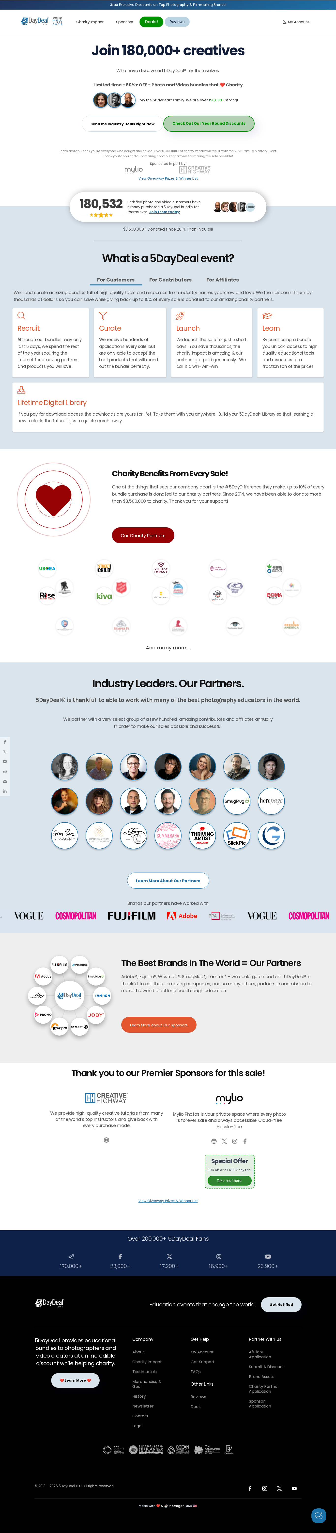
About (138, 1352)
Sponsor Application (260, 1403)
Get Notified (281, 1304)
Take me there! (229, 1180)
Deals (196, 1406)
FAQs (196, 1372)
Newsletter (143, 1406)
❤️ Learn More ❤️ (75, 1380)
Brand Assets (261, 1376)
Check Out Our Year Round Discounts (208, 123)
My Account (296, 21)
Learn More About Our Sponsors (159, 1025)
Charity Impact (90, 21)
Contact (140, 1416)
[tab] (116, 280)
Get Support (203, 1362)
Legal (137, 1426)
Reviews (177, 21)
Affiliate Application (260, 1354)
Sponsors (124, 21)
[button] (5, 742)
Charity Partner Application (264, 1389)
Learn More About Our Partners (168, 881)
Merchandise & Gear (146, 1384)
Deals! (151, 21)
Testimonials (144, 1372)
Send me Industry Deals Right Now (122, 124)
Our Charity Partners (143, 535)
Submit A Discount (266, 1367)
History (139, 1396)
